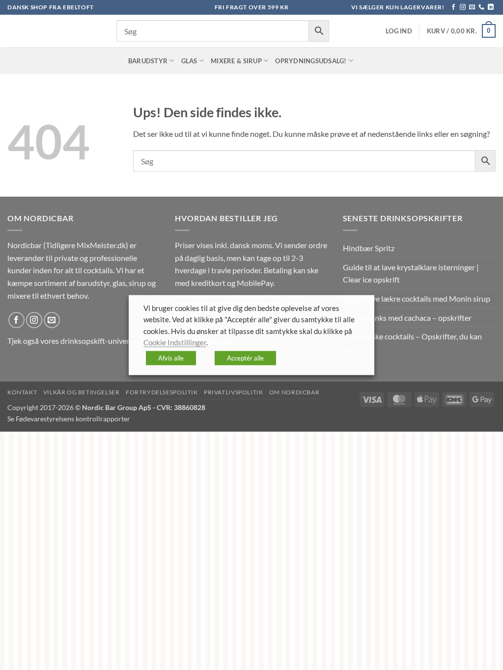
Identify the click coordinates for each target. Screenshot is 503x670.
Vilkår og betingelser (81, 392)
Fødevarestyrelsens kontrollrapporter (73, 418)
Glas (189, 61)
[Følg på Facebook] (453, 7)
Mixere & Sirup (236, 61)
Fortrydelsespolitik (162, 392)
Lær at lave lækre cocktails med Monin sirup (416, 298)
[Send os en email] (472, 7)
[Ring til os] (481, 7)
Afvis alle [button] (171, 357)
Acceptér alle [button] (245, 357)
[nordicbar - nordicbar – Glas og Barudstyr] (54, 31)
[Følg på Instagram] (463, 7)
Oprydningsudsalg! (310, 61)
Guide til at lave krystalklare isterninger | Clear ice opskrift (411, 273)
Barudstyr (148, 61)
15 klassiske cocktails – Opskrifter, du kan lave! (412, 343)
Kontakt (22, 392)
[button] (399, 31)
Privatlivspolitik (233, 392)
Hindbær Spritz (368, 248)
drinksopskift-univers (96, 340)
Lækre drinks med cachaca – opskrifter (407, 317)
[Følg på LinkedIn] (491, 7)
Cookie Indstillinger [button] (174, 342)
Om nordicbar (294, 392)
